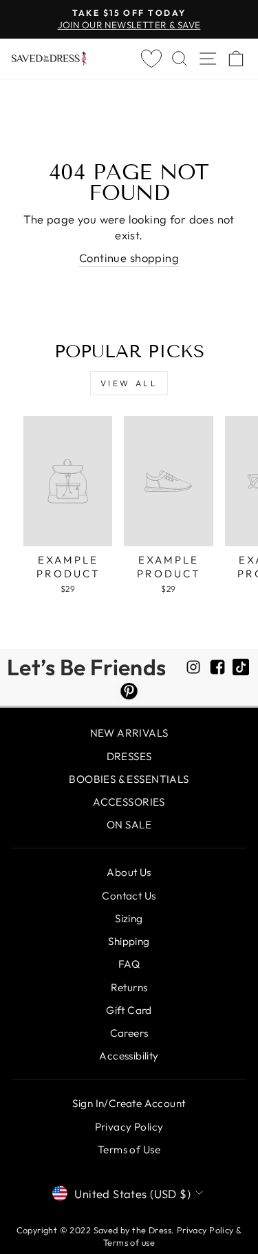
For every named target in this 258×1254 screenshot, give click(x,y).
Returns (129, 987)
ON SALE (129, 824)
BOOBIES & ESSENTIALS (129, 779)
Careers (129, 1032)
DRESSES (129, 756)
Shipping (128, 941)
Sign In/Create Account (128, 1103)
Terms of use (129, 1242)
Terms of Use (129, 1149)
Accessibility (128, 1055)
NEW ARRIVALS (129, 732)
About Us (129, 872)
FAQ (129, 964)
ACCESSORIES (129, 801)
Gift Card (129, 1010)
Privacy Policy (129, 1126)
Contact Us (128, 895)
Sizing (128, 918)
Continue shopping (129, 257)
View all (129, 383)
